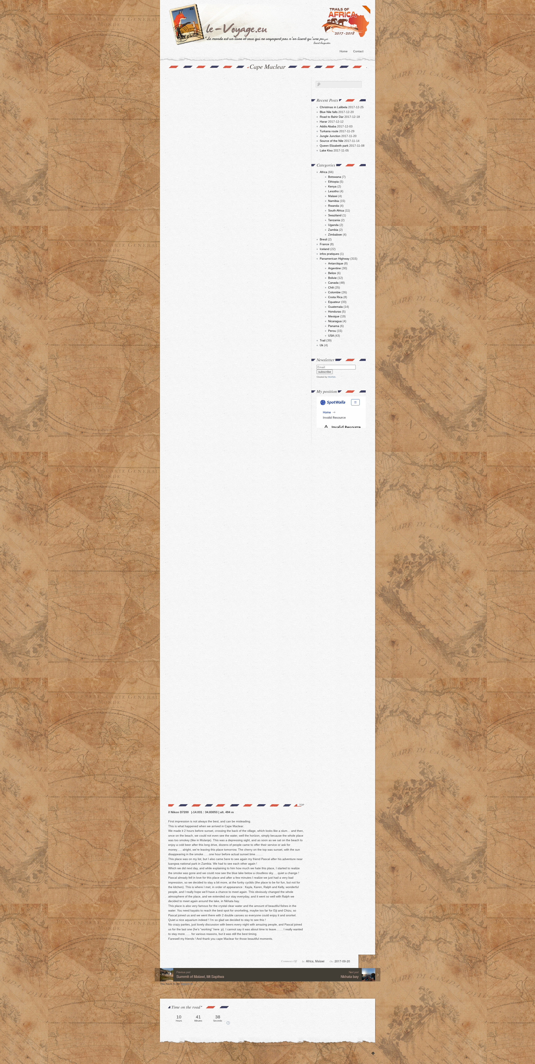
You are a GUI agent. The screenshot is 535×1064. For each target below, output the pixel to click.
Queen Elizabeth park (334, 145)
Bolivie (332, 277)
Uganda (333, 225)
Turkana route (329, 131)
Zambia (333, 229)
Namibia (333, 201)
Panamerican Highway (334, 258)
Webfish (332, 377)
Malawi (332, 196)
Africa (323, 172)
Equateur (334, 302)
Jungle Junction (330, 136)
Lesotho (333, 191)
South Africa (336, 210)
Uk (321, 345)
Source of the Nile (331, 140)
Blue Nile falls (329, 112)
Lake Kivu (326, 150)
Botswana (334, 176)
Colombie (334, 292)
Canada (333, 282)
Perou (332, 330)
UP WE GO (373, 1054)
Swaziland (334, 215)
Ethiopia (333, 181)
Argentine (334, 268)
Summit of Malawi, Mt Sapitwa (200, 976)
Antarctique (335, 263)
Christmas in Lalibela (333, 107)
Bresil (323, 239)
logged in (187, 983)
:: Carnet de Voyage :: (271, 24)
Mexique (333, 316)
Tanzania (334, 220)
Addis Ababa (328, 126)
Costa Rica (335, 297)
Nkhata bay (350, 976)
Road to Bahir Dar (332, 116)
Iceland (324, 249)
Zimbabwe (335, 234)
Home (344, 51)
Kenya (332, 186)
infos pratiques (329, 253)
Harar (323, 121)
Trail (322, 340)
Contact (358, 51)
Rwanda (333, 205)
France (324, 244)
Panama (333, 326)
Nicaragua (335, 321)
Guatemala (335, 306)
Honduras (334, 311)
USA (331, 335)
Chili (331, 287)
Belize (332, 273)
